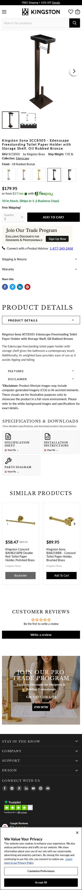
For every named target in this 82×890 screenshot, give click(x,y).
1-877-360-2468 (61, 248)
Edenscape (22, 158)
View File (13, 450)
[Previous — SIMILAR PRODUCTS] (7, 523)
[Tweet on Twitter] (13, 287)
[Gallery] (41, 81)
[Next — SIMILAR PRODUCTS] (74, 523)
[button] (41, 320)
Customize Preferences (41, 871)
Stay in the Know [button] (21, 741)
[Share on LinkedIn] (20, 287)
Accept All (41, 882)
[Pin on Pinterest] (27, 287)
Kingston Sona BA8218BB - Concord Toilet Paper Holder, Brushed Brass (60, 554)
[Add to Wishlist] (76, 35)
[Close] (77, 832)
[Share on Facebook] (5, 287)
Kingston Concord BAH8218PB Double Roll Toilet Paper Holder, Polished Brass (20, 554)
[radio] (9, 175)
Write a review (41, 634)
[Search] (74, 23)
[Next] (74, 71)
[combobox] (35, 23)
